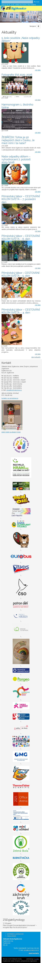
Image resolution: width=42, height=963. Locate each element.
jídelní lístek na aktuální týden (11, 432)
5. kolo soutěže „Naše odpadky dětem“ (21, 39)
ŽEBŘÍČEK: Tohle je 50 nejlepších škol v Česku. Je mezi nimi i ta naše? (18, 140)
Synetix (36, 959)
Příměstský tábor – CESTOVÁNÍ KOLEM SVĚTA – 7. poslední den (21, 199)
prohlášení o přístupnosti (15, 934)
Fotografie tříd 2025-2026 (17, 74)
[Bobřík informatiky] (21, 540)
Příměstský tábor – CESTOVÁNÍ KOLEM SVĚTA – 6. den (21, 237)
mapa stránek (11, 936)
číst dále (37, 70)
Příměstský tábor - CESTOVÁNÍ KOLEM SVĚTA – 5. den (20, 274)
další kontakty (34, 953)
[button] (3, 17)
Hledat (37, 2)
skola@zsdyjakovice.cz (14, 390)
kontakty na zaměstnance (10, 398)
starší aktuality (35, 357)
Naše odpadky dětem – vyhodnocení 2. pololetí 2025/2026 (16, 159)
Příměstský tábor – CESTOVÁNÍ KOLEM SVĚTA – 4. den (21, 311)
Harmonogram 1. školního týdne (17, 106)
